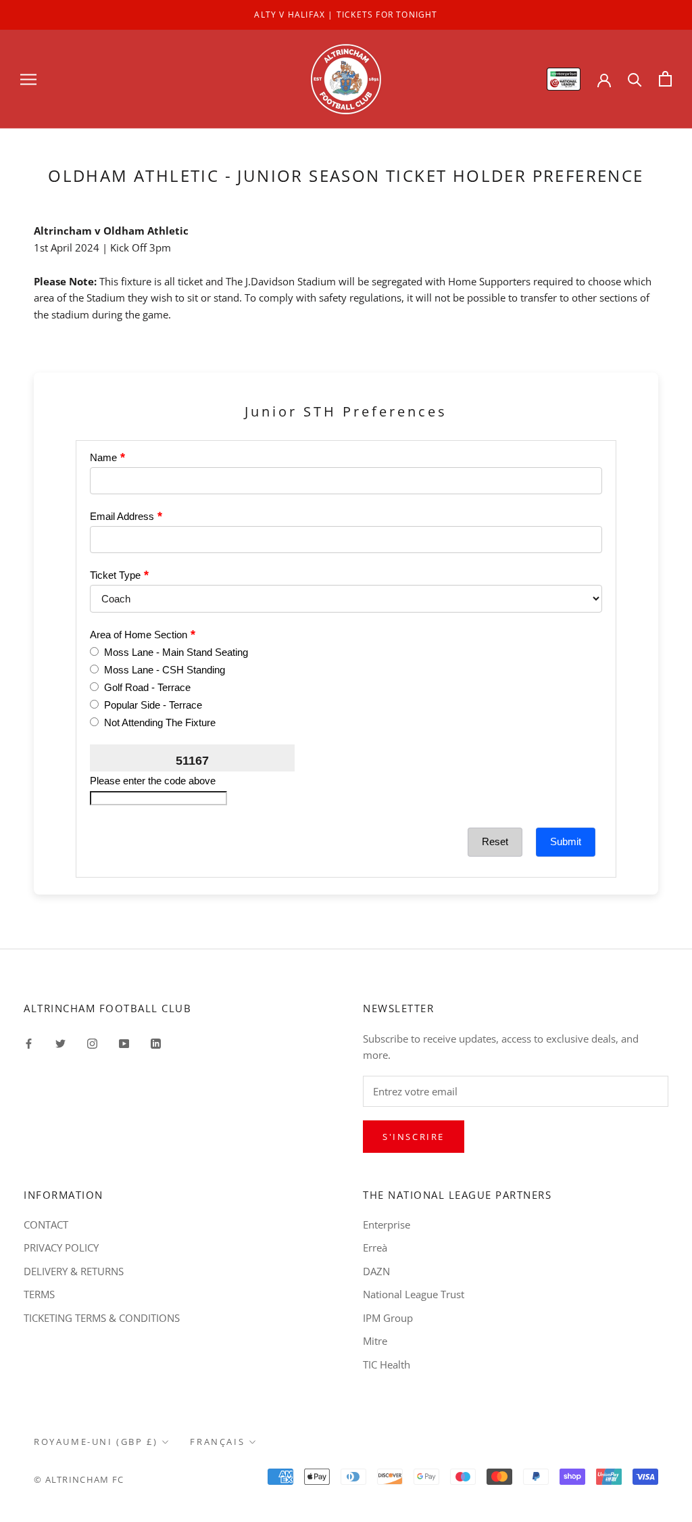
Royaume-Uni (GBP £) (95, 1441)
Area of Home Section (138, 634)
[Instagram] (92, 1043)
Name (103, 457)
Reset (495, 841)
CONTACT (46, 1224)
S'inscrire (413, 1137)
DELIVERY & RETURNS (74, 1271)
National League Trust (413, 1294)
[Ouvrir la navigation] (28, 79)
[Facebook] (29, 1043)
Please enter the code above (153, 780)
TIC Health (386, 1364)
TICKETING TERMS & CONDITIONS (102, 1318)
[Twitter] (60, 1043)
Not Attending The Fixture (160, 722)
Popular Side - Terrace (153, 705)
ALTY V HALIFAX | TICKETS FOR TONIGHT (345, 14)
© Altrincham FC (79, 1479)
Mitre (375, 1341)
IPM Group (388, 1318)
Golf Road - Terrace (147, 687)
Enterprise (386, 1224)
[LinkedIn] (156, 1043)
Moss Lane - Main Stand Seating (176, 652)
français (217, 1441)
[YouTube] (124, 1043)
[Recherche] (635, 79)
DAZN (376, 1271)
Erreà (375, 1247)
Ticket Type (115, 575)
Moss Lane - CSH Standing (164, 669)
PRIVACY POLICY (61, 1247)
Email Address (122, 516)
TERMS (39, 1294)
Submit (565, 841)
